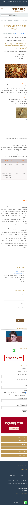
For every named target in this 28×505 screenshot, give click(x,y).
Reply (17, 271)
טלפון (25, 385)
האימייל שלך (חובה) (22, 379)
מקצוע (25, 390)
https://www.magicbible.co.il (8, 33)
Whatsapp (24, 490)
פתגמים (23, 444)
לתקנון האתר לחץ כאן (22, 496)
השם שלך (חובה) (22, 374)
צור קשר (14, 1)
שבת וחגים (22, 448)
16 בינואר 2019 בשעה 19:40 (18, 273)
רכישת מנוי (19, 1)
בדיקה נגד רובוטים (22, 404)
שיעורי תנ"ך (22, 451)
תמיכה (3, 1)
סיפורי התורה (21, 437)
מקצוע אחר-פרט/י (22, 398)
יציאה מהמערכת (9, 1)
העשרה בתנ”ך (21, 455)
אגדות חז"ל (22, 440)
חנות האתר (24, 4)
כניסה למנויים (24, 1)
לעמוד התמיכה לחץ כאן (21, 493)
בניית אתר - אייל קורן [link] (14, 502)
